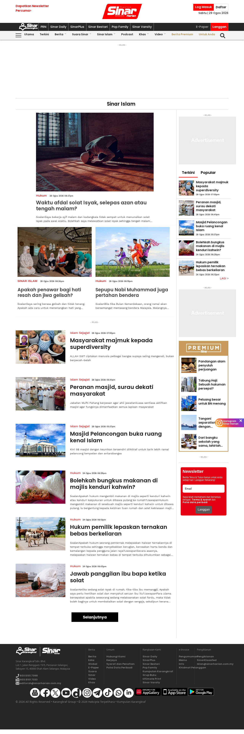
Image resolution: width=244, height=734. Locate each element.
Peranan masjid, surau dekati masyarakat (111, 390)
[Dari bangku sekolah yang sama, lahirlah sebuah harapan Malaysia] (189, 441)
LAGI (223, 278)
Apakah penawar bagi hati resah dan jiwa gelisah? (49, 292)
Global (92, 664)
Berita (59, 34)
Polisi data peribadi (195, 502)
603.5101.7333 (28, 679)
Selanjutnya (95, 617)
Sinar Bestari (98, 27)
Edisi (91, 660)
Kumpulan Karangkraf (158, 671)
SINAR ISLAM (27, 281)
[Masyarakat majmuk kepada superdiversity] (40, 347)
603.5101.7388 (28, 675)
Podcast (127, 34)
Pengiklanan (205, 656)
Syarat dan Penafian (120, 664)
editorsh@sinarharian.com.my (40, 683)
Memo (183, 660)
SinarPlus (77, 27)
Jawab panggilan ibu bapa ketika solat (118, 577)
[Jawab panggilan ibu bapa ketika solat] (40, 580)
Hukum (41, 195)
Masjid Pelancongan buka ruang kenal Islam (116, 437)
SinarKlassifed (207, 660)
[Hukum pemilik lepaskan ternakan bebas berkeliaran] (40, 533)
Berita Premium (182, 34)
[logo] (28, 651)
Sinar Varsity (142, 27)
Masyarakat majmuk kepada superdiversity (111, 343)
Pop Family (120, 27)
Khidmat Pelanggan (185, 667)
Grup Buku (149, 675)
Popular (208, 172)
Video (159, 34)
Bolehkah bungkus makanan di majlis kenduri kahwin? (114, 484)
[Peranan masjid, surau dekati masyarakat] (40, 393)
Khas (142, 34)
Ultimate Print (152, 679)
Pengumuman (185, 656)
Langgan (219, 27)
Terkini (44, 34)
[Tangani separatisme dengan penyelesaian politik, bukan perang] (189, 422)
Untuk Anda (207, 34)
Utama (29, 34)
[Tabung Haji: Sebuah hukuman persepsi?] (189, 384)
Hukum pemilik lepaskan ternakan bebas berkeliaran (118, 530)
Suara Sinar (80, 34)
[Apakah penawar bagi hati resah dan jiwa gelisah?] (55, 252)
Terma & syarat (201, 499)
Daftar (221, 7)
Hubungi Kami (115, 656)
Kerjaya (111, 660)
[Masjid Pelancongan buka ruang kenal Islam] (40, 440)
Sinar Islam (104, 34)
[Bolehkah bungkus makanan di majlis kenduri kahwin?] (40, 487)
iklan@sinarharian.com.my (212, 664)
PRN (43, 27)
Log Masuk (203, 7)
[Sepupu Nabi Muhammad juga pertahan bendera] (133, 252)
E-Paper (202, 27)
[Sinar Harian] (122, 11)
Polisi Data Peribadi (119, 667)
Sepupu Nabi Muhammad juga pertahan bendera (132, 292)
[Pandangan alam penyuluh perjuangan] (189, 365)
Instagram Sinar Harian (230, 422)
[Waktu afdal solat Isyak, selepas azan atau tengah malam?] (95, 152)
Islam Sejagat (80, 333)
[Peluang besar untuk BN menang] (189, 403)
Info (181, 664)
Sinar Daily (58, 27)
